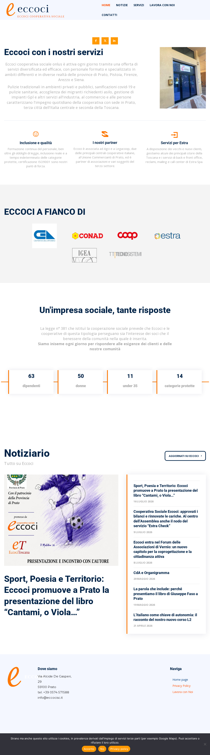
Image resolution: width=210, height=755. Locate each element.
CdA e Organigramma (151, 573)
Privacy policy (119, 748)
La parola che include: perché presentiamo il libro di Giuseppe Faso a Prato (166, 594)
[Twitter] (105, 40)
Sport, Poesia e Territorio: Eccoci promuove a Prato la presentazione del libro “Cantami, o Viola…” (166, 490)
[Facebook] (95, 40)
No (102, 748)
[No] (205, 744)
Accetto (89, 748)
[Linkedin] (114, 40)
